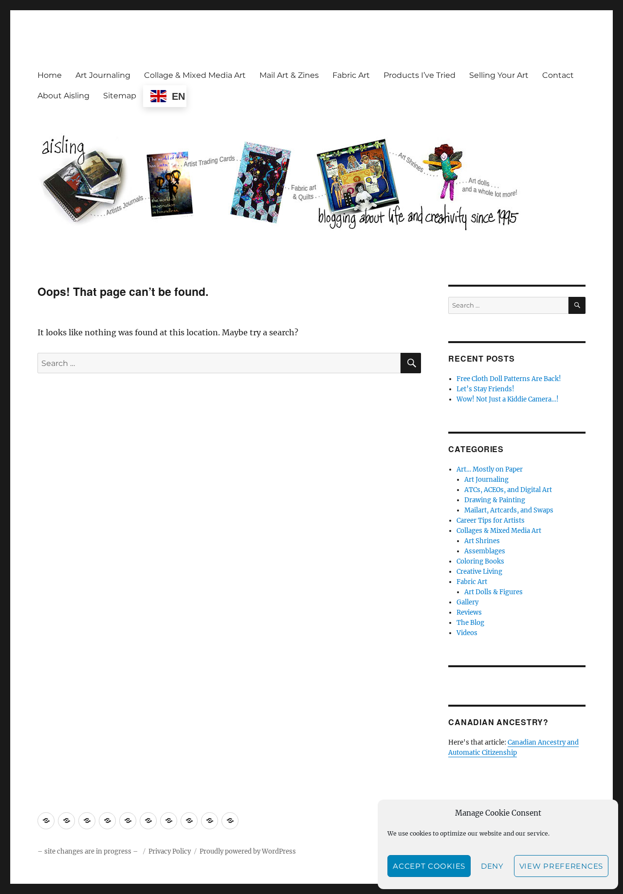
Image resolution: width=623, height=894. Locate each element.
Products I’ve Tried (420, 75)
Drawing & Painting (494, 500)
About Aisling (63, 95)
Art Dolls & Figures (493, 592)
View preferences (561, 866)
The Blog (470, 623)
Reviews (469, 612)
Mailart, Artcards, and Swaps (508, 510)
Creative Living (479, 571)
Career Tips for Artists (491, 520)
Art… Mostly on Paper (490, 469)
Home (49, 75)
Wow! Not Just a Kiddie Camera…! (508, 399)
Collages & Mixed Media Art (499, 531)
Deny (492, 866)
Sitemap (119, 95)
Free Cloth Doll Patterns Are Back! (509, 379)
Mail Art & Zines (289, 75)
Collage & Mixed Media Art (195, 75)
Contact (558, 75)
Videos (467, 633)
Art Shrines (482, 541)
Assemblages (484, 551)
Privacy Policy (169, 851)
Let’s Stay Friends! (485, 389)
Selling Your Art (499, 75)
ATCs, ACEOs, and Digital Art (508, 490)
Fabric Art (351, 75)
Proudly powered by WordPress (248, 851)
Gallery (467, 602)
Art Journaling (102, 75)
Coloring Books (480, 561)
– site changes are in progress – (88, 851)
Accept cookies (429, 866)
